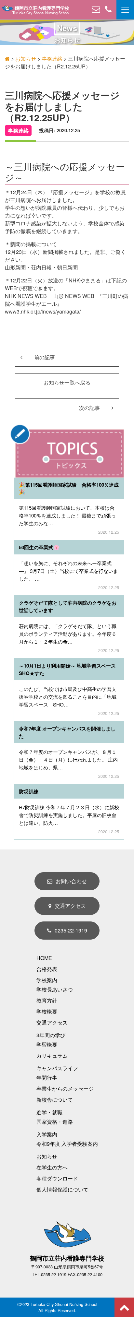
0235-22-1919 (71, 930)
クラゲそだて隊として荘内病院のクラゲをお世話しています (67, 606)
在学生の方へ (52, 1167)
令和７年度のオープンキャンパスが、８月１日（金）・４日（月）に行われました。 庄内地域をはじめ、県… (68, 759)
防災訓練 (28, 791)
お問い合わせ (71, 881)
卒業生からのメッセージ (65, 1088)
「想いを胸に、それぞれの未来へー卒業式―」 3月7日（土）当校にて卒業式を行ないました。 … (68, 571)
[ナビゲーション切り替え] (125, 9)
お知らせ (46, 1156)
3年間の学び (50, 1035)
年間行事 (46, 1077)
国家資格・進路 (54, 1121)
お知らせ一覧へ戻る (67, 382)
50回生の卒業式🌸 (39, 547)
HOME (44, 958)
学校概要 (46, 1011)
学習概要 (46, 1044)
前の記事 (44, 357)
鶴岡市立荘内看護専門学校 (42, 8)
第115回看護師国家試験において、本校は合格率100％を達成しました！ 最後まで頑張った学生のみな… (67, 515)
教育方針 (46, 1000)
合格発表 (46, 969)
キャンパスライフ (57, 1068)
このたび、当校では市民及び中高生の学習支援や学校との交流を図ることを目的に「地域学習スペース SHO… (67, 696)
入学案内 (46, 1134)
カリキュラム (52, 1055)
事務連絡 (18, 130)
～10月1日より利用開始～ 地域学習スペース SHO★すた (71, 669)
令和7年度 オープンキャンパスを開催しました (67, 732)
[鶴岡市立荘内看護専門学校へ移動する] (7, 58)
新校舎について (54, 1099)
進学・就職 (49, 1112)
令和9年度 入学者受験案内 (67, 1143)
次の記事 (90, 407)
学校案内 (46, 980)
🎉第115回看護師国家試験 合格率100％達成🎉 (69, 488)
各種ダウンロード (57, 1178)
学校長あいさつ (54, 989)
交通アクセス (70, 905)
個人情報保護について (62, 1189)
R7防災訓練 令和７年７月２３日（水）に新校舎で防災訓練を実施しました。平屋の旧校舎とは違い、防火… (69, 815)
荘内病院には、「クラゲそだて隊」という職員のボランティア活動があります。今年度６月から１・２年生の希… (67, 634)
